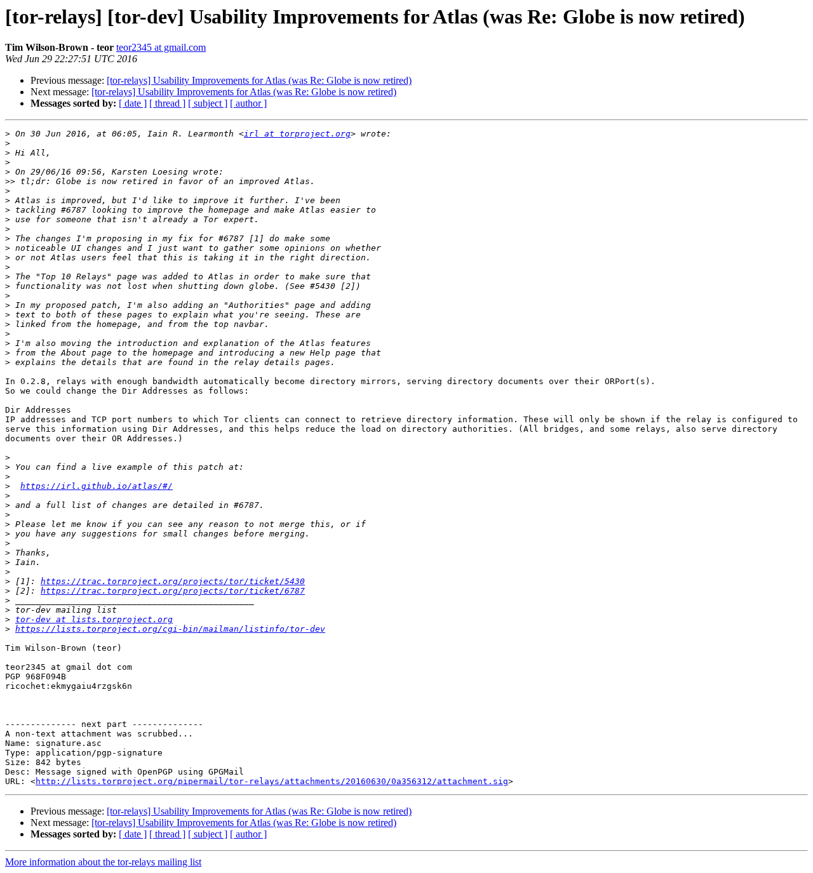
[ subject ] (207, 103)
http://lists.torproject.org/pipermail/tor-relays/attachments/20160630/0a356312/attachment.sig (272, 781)
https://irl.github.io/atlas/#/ (96, 486)
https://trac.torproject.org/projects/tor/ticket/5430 (173, 581)
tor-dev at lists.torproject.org (94, 619)
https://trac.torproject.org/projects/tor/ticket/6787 (173, 591)
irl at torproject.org (297, 133)
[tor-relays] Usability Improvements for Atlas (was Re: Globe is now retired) (259, 80)
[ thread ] (167, 103)
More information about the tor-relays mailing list (103, 861)
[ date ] (133, 103)
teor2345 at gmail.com (161, 47)
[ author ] (248, 103)
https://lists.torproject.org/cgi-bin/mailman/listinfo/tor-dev (170, 629)
